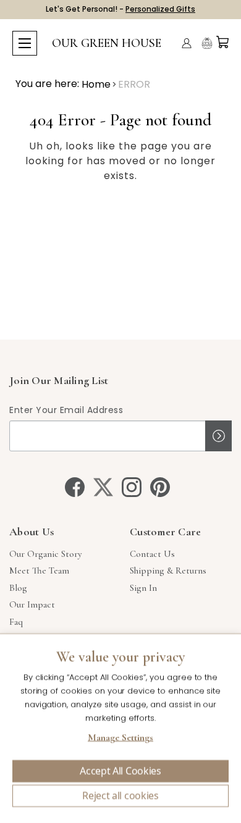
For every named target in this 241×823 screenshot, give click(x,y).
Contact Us (152, 553)
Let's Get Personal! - (120, 9)
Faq (16, 621)
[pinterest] (160, 487)
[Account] (186, 43)
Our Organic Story (45, 553)
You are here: (47, 84)
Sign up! (218, 435)
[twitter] (103, 487)
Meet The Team (39, 570)
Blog (18, 587)
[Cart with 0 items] (222, 42)
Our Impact (32, 604)
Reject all (120, 796)
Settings (120, 739)
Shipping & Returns (168, 570)
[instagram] (132, 487)
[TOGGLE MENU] (24, 43)
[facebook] (75, 487)
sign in (143, 587)
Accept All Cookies (120, 771)
